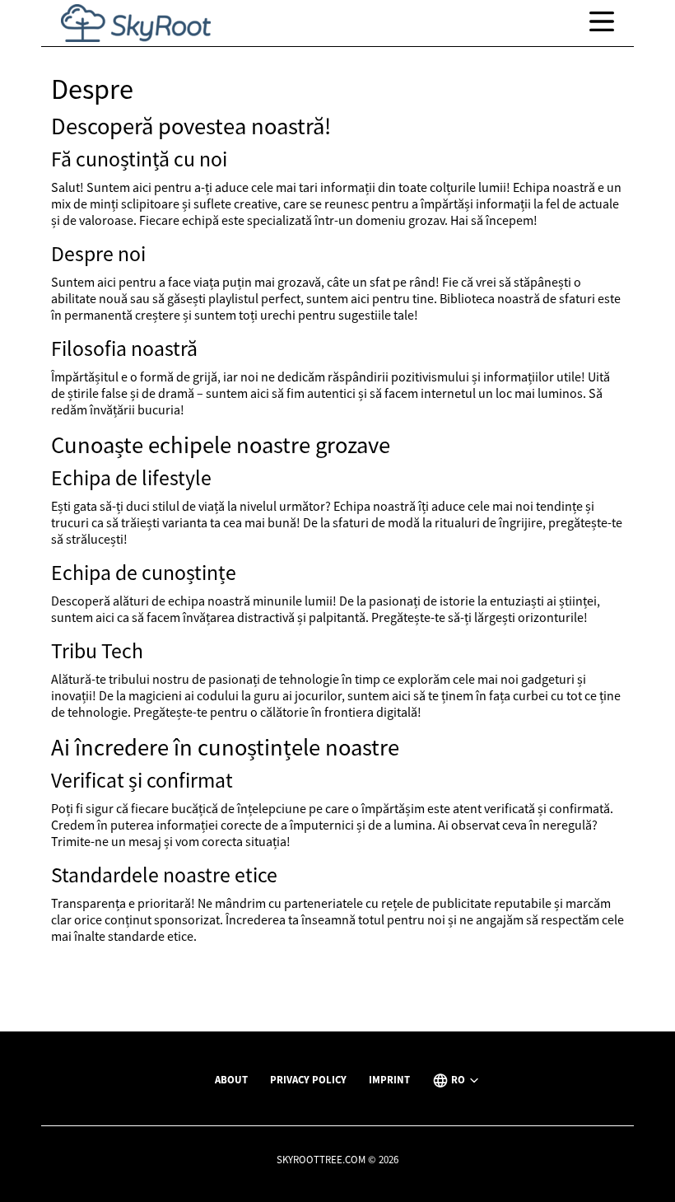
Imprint (389, 1079)
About (231, 1079)
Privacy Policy (308, 1079)
